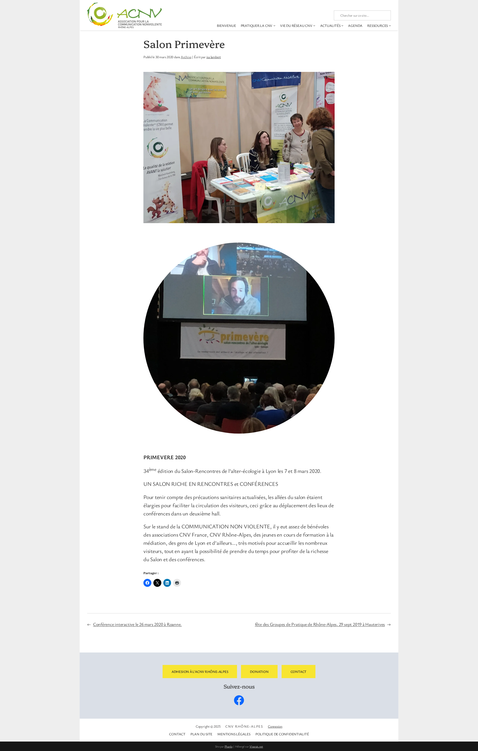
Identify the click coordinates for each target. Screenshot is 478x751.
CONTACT (298, 671)
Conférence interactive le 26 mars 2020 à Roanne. (137, 624)
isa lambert (213, 56)
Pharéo (229, 746)
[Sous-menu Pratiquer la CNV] (274, 25)
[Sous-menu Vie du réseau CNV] (314, 25)
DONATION (259, 671)
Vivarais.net (256, 746)
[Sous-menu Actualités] (342, 25)
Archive (186, 56)
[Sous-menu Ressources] (390, 25)
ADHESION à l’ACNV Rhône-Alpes (200, 671)
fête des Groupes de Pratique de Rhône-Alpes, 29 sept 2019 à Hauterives (320, 624)
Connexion (275, 726)
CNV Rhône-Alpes (244, 726)
